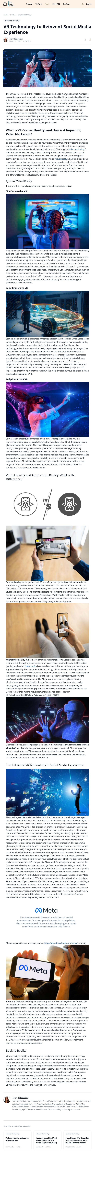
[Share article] (85, 39)
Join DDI (56, 4)
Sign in (89, 4)
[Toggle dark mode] (83, 4)
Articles (29, 4)
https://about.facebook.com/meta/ (60, 943)
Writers (39, 4)
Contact (66, 4)
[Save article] (90, 39)
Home (5, 15)
